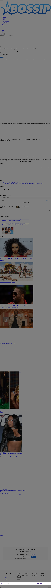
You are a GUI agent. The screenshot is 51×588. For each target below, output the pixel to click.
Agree (39, 583)
